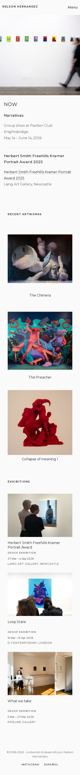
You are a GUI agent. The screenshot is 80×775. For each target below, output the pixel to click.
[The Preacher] (40, 340)
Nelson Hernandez (20, 6)
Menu (73, 7)
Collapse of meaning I (40, 459)
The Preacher (40, 377)
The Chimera (40, 295)
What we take (19, 701)
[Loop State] (40, 575)
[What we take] (40, 654)
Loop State (17, 622)
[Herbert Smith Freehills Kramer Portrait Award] (40, 496)
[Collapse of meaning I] (40, 422)
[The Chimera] (40, 258)
